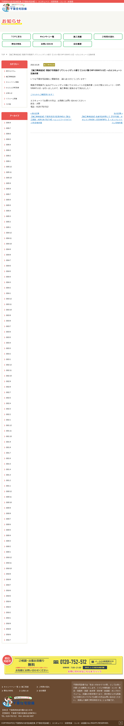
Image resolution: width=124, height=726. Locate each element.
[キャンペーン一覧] (47, 37)
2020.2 (8, 546)
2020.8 (8, 513)
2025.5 (8, 205)
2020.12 (9, 491)
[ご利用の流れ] (108, 37)
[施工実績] (77, 37)
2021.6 (8, 458)
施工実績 (25, 687)
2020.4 (8, 535)
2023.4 (8, 343)
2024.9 (8, 249)
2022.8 (8, 387)
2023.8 (8, 321)
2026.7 (8, 128)
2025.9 (8, 183)
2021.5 (8, 464)
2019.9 (8, 574)
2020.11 (9, 497)
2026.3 (8, 150)
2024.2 (8, 288)
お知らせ (9, 93)
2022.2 (8, 414)
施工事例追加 (11, 77)
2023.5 (8, 337)
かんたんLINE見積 (12, 88)
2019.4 (8, 601)
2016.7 (8, 640)
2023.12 (9, 299)
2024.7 (8, 260)
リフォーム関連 (11, 99)
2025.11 (9, 172)
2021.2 (8, 480)
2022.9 (8, 381)
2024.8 (8, 255)
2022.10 (9, 376)
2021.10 (9, 436)
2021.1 (8, 486)
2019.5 (8, 596)
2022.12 (9, 365)
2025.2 (8, 222)
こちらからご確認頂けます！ (42, 94)
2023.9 (8, 315)
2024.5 (8, 271)
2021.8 (8, 447)
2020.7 (8, 519)
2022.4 (8, 403)
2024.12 (9, 233)
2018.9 (8, 623)
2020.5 (8, 530)
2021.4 (8, 469)
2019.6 (8, 590)
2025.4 (8, 211)
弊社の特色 (8, 691)
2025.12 (9, 167)
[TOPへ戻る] (16, 37)
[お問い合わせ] (47, 44)
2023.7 (8, 326)
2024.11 (9, 238)
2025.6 (8, 200)
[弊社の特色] (16, 44)
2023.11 (9, 304)
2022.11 (9, 370)
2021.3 (8, 475)
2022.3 (8, 409)
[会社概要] (77, 44)
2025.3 (8, 216)
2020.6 (8, 524)
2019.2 (8, 612)
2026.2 (8, 156)
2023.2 (8, 354)
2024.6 (8, 266)
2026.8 (8, 123)
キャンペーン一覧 (11, 687)
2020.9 (8, 508)
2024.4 (8, 277)
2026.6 (8, 134)
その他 (8, 104)
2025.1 (8, 227)
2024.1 (8, 293)
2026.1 (8, 161)
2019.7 (8, 585)
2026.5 (8, 139)
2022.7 (8, 392)
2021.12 (9, 425)
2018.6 (8, 634)
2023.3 (8, 348)
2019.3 (8, 607)
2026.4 (8, 145)
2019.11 (9, 563)
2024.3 (8, 282)
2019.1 (8, 618)
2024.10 (9, 244)
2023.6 (8, 332)
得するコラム (11, 71)
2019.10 (9, 568)
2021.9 (8, 442)
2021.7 (8, 453)
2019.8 (8, 579)
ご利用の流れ (44, 687)
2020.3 (8, 541)
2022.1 (8, 420)
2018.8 (8, 629)
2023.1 (8, 359)
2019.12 (9, 557)
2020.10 (9, 502)
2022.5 (8, 398)
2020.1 (8, 552)
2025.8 (8, 189)
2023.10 (9, 310)
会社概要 (42, 691)
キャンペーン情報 (12, 82)
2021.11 (9, 431)
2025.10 (9, 178)
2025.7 (8, 194)
